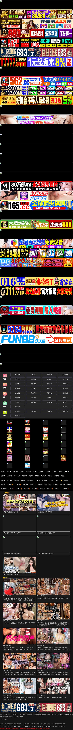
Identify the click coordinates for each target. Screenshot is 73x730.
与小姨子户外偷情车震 (44, 512)
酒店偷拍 (43, 476)
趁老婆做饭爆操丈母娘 (11, 512)
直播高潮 (24, 476)
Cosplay (49, 379)
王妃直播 (56, 476)
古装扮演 (17, 393)
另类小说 (17, 416)
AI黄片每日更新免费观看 (45, 554)
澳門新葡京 (44, 480)
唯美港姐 (49, 384)
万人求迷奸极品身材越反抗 (12, 554)
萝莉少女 (65, 375)
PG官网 (9, 471)
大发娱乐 (37, 480)
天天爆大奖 (33, 484)
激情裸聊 (3, 484)
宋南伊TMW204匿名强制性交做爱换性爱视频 (52, 697)
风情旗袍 (17, 397)
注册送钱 (41, 471)
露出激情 (33, 402)
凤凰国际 (9, 476)
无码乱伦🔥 (18, 484)
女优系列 (33, 393)
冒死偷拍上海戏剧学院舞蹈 (46, 533)
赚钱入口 (42, 489)
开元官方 (25, 484)
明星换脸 (33, 397)
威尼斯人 (3, 471)
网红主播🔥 (66, 489)
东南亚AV (65, 384)
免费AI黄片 (58, 489)
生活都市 (17, 411)
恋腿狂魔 (65, 393)
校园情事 (33, 411)
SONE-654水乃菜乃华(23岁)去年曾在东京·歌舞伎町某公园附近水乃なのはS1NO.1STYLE (19, 698)
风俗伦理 (65, 411)
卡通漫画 (17, 402)
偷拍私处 (3, 480)
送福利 (54, 471)
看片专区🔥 (35, 489)
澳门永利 (28, 471)
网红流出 (49, 388)
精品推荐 (17, 375)
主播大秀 (50, 476)
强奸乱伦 (33, 375)
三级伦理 (17, 379)
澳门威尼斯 (4, 489)
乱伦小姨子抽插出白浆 (11, 574)
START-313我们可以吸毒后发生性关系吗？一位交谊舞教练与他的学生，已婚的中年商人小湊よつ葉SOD (19, 600)
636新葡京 (67, 480)
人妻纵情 (49, 411)
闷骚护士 (65, 397)
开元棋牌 (15, 471)
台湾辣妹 (17, 384)
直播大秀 (69, 484)
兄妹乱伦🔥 (27, 489)
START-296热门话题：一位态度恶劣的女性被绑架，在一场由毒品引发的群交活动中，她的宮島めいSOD (53, 674)
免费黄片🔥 (10, 484)
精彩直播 (31, 476)
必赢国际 (3, 476)
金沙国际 (40, 484)
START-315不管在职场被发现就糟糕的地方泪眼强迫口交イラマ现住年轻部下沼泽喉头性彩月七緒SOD (19, 674)
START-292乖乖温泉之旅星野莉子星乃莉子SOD (52, 598)
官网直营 (22, 471)
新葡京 (60, 471)
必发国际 (23, 480)
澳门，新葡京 (47, 484)
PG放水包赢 (17, 476)
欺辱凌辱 (17, 388)
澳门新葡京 (30, 480)
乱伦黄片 (63, 476)
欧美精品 (49, 375)
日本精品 (33, 379)
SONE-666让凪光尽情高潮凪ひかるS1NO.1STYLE (19, 623)
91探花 (33, 388)
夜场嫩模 (16, 480)
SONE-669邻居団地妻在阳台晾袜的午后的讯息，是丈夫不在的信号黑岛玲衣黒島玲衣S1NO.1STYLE (53, 648)
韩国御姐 (33, 384)
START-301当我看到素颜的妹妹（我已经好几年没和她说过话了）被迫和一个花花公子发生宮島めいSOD (53, 624)
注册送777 (48, 471)
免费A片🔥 (19, 489)
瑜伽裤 (49, 397)
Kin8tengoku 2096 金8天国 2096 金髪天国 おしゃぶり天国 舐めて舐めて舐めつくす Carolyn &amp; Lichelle (19, 649)
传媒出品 (17, 406)
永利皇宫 (51, 480)
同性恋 (65, 406)
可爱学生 (49, 393)
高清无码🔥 (50, 489)
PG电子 (35, 471)
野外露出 (65, 388)
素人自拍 (65, 379)
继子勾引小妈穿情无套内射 (12, 533)
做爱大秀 (62, 484)
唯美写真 (49, 402)
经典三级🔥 (12, 489)
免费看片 (55, 484)
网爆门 (65, 402)
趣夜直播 (9, 480)
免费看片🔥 (59, 480)
